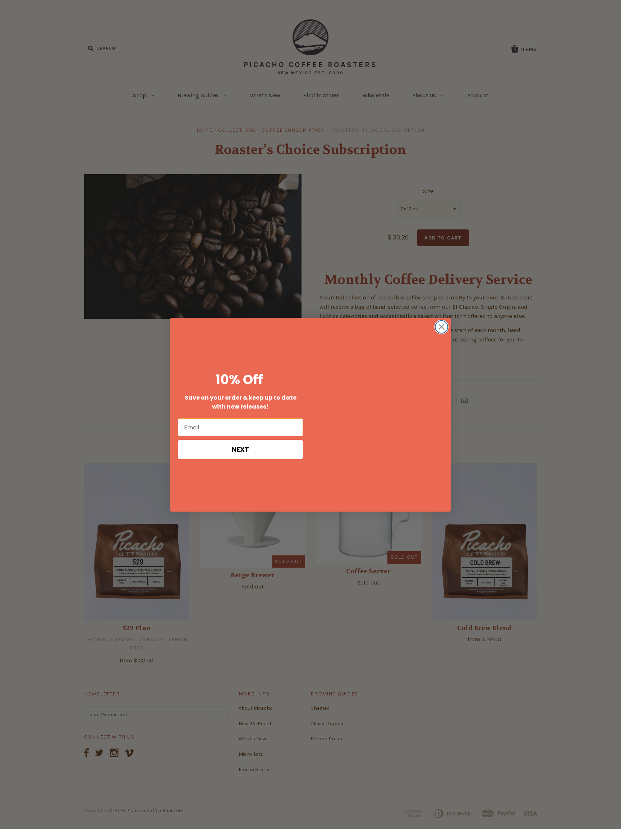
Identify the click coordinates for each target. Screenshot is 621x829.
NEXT (240, 449)
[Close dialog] (441, 327)
